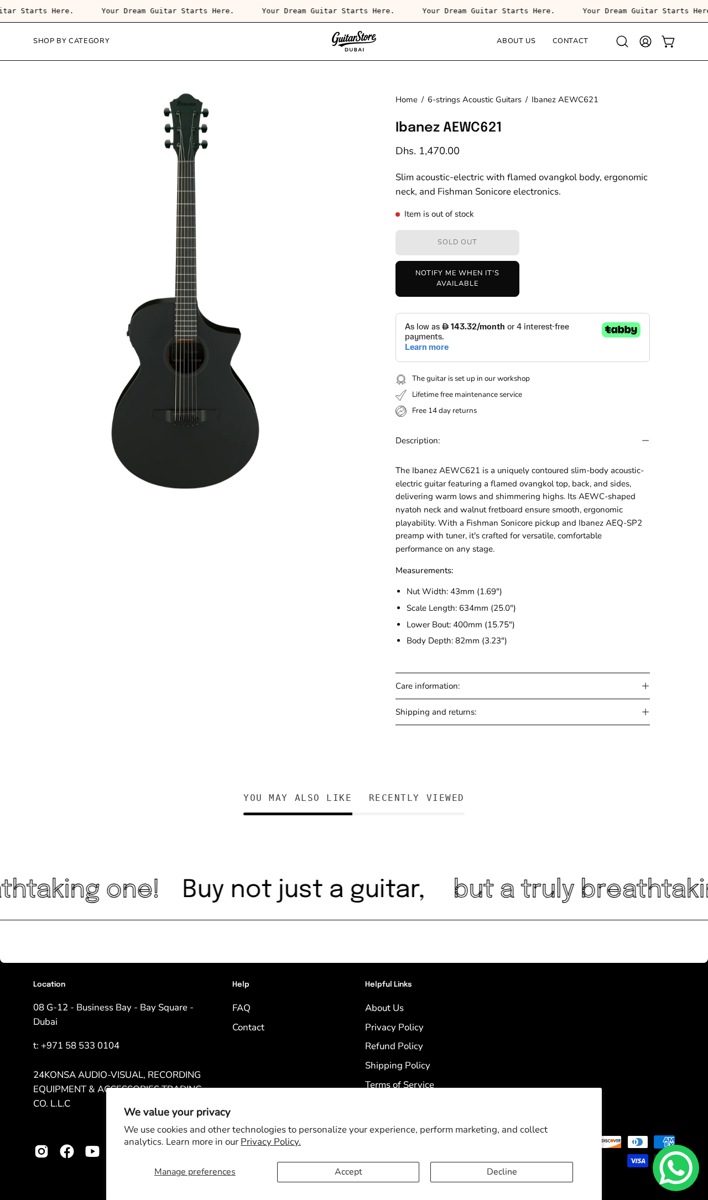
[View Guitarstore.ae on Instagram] (41, 1151)
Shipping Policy (397, 1064)
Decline (502, 1172)
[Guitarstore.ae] (354, 41)
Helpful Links (388, 984)
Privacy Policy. (271, 1141)
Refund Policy (394, 1046)
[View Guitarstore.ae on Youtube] (92, 1151)
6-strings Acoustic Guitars (475, 99)
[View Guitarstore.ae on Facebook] (67, 1151)
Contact (248, 1026)
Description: (417, 440)
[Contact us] (676, 1168)
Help (240, 984)
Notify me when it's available (457, 278)
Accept (348, 1172)
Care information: (427, 685)
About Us (384, 1007)
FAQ (241, 1007)
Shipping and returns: (435, 711)
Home (406, 99)
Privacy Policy (394, 1026)
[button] (622, 41)
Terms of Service (399, 1084)
